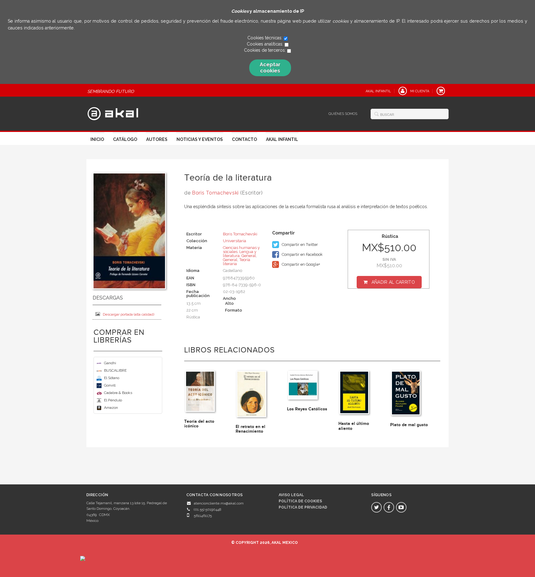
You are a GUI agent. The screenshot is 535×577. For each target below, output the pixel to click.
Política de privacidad (303, 507)
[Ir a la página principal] (113, 113)
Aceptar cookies (270, 68)
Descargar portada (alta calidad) (128, 314)
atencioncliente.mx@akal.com (219, 503)
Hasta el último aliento (353, 426)
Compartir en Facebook (302, 254)
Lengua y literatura (239, 253)
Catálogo (125, 139)
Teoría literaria (236, 261)
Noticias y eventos (199, 139)
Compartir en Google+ (300, 264)
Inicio (97, 139)
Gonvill (109, 385)
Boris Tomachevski (215, 193)
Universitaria (234, 241)
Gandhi (110, 363)
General (248, 255)
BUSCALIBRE (115, 370)
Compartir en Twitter (299, 244)
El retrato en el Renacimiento (250, 429)
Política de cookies (300, 501)
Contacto (244, 139)
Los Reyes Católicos (307, 409)
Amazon (111, 407)
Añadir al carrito (393, 282)
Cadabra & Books (118, 393)
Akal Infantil (282, 139)
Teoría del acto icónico (199, 424)
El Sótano (111, 378)
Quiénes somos (342, 114)
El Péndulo (113, 400)
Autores (156, 139)
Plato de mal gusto (409, 424)
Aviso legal (291, 495)
